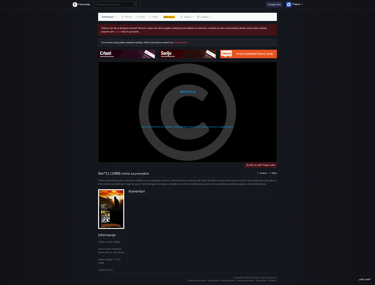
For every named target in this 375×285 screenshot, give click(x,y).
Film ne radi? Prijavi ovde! (262, 165)
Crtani (154, 16)
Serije (141, 16)
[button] (294, 4)
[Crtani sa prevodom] (126, 53)
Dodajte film (274, 4)
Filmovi (128, 16)
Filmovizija (83, 4)
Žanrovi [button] (187, 16)
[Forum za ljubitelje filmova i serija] (248, 53)
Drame (263, 173)
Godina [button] (204, 16)
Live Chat (365, 279)
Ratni (274, 173)
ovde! (118, 31)
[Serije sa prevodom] (187, 53)
